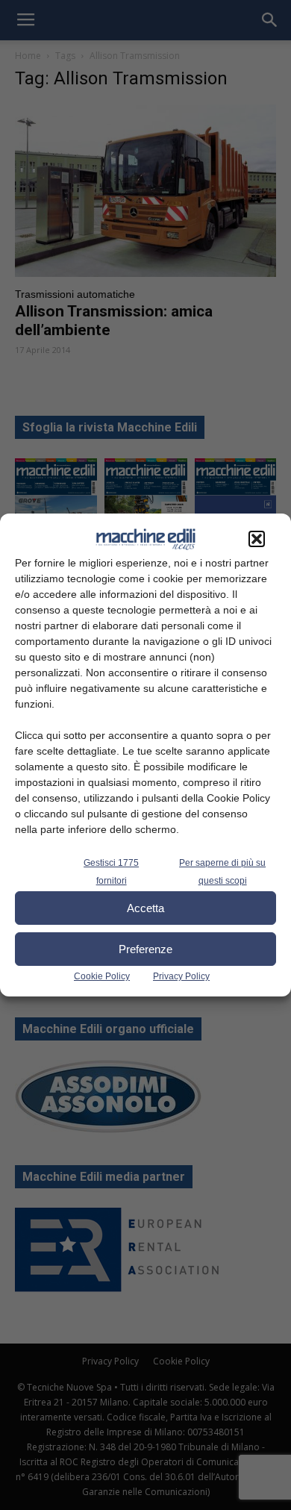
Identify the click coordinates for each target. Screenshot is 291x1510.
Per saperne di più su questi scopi (222, 872)
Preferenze (145, 949)
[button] (256, 538)
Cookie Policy (102, 976)
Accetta (145, 908)
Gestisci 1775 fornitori (111, 872)
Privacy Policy (181, 976)
